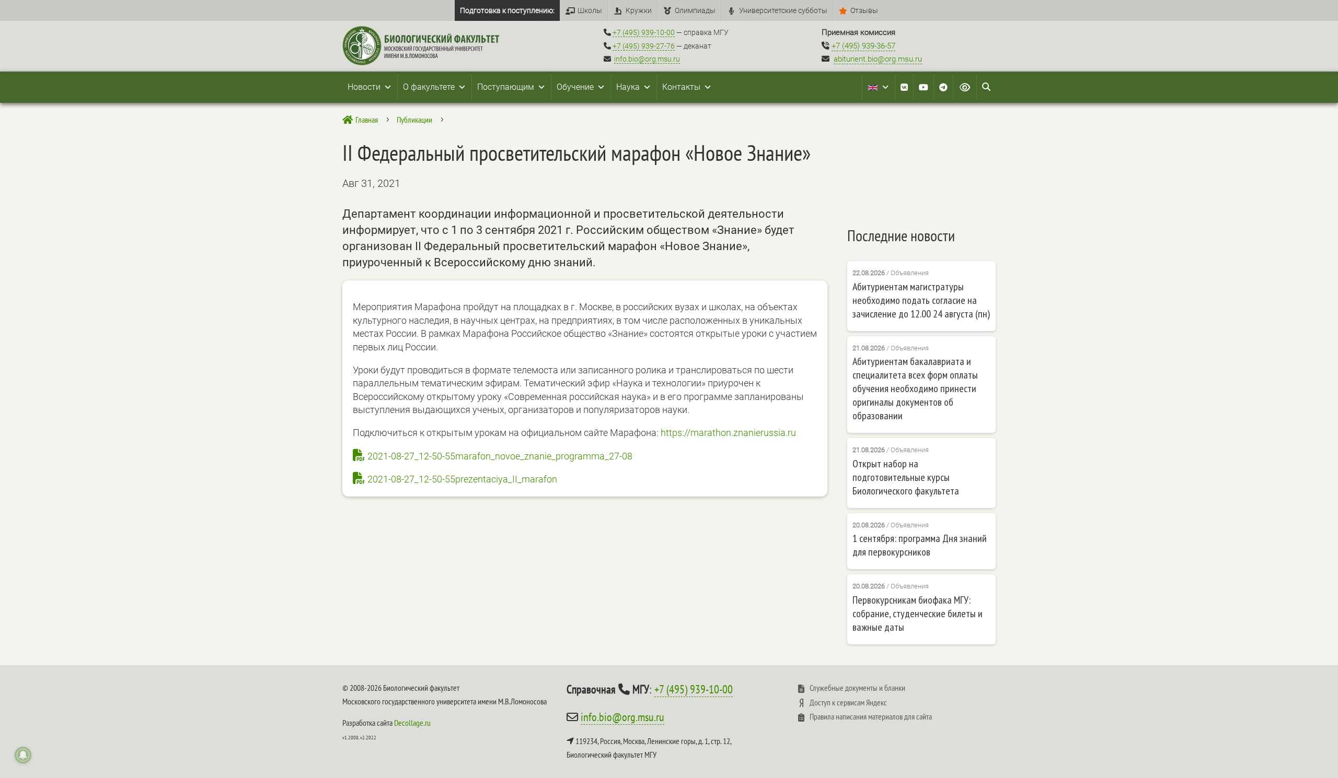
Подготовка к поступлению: (507, 10)
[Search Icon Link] (986, 87)
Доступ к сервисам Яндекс (848, 702)
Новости (364, 87)
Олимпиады (695, 10)
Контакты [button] (681, 87)
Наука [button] (628, 87)
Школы (590, 10)
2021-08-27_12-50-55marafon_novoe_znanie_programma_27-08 (499, 456)
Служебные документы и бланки (857, 687)
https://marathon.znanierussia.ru (728, 432)
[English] (878, 87)
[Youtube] (923, 87)
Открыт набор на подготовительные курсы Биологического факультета (905, 477)
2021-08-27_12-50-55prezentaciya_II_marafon (462, 479)
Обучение (575, 87)
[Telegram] (943, 87)
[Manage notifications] (23, 755)
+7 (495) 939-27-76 (644, 46)
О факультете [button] (429, 87)
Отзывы (864, 10)
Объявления (910, 273)
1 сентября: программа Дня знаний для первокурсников (919, 545)
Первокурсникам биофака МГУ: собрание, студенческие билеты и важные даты (917, 613)
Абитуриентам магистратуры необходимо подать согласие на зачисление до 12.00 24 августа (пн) (921, 300)
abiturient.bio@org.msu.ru (878, 59)
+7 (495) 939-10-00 (644, 32)
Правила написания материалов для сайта (871, 716)
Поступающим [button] (505, 87)
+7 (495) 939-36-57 (863, 46)
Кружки (639, 10)
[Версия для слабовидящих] (964, 87)
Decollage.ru (412, 722)
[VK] (904, 87)
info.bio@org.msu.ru (647, 59)
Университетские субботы (783, 10)
